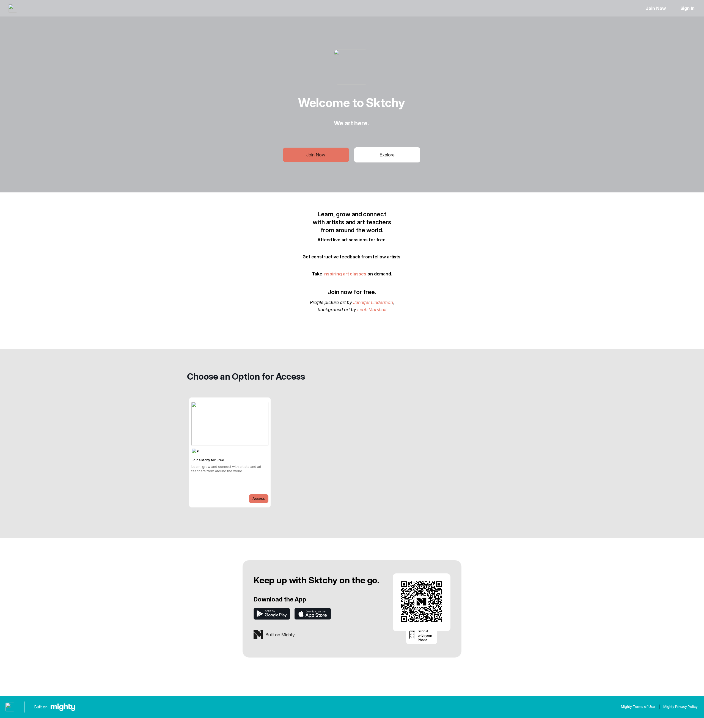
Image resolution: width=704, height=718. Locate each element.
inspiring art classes (344, 274)
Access (258, 498)
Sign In (687, 8)
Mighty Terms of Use (638, 707)
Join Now (656, 8)
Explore (387, 155)
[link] (229, 452)
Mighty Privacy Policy (680, 707)
